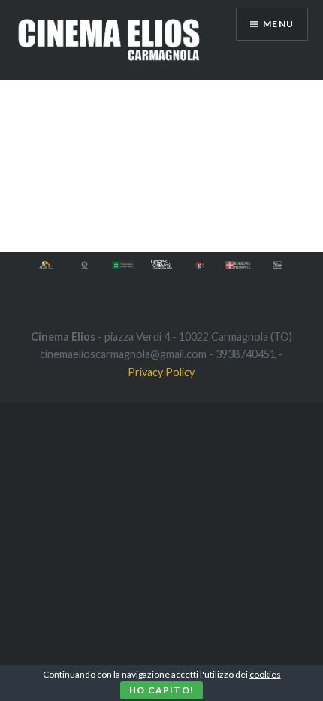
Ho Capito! (161, 690)
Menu (278, 23)
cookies (265, 674)
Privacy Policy (161, 372)
